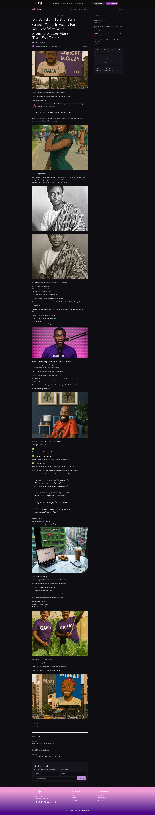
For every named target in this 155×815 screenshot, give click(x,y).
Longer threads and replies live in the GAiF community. (106, 70)
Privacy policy (101, 803)
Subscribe (81, 778)
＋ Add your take (108, 59)
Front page (73, 9)
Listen (86, 9)
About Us (57, 3)
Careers (102, 797)
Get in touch (101, 800)
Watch (81, 9)
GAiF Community (76, 803)
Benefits (71, 3)
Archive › (120, 9)
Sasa (64, 3)
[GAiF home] (40, 3)
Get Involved (80, 3)
